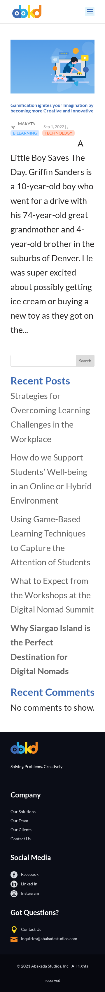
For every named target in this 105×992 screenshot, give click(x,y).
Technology (58, 132)
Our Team (19, 820)
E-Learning (25, 132)
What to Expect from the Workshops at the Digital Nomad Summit (52, 595)
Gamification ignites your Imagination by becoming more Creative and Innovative (52, 107)
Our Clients (21, 829)
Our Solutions (23, 811)
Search (85, 360)
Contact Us (20, 838)
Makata (26, 123)
